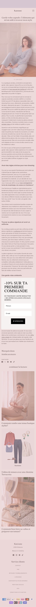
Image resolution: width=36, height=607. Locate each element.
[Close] (32, 280)
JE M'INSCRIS (18, 321)
